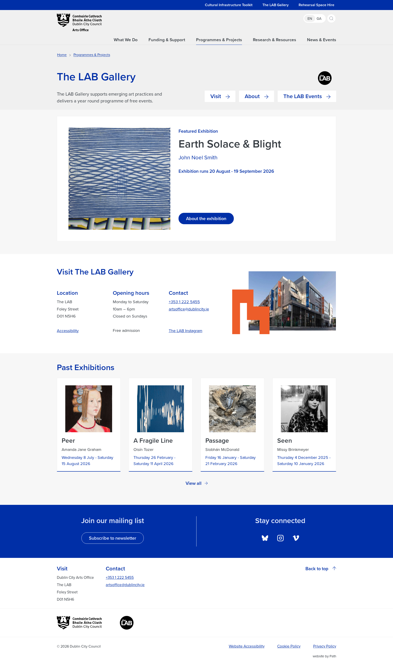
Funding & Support (167, 39)
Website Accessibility (247, 646)
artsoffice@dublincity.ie (189, 309)
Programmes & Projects (219, 39)
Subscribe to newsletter (112, 538)
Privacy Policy (324, 646)
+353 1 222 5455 (184, 302)
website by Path (324, 656)
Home (62, 54)
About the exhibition (206, 218)
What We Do (126, 39)
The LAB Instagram (185, 330)
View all (194, 483)
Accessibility (68, 330)
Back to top (316, 568)
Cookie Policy (288, 646)
